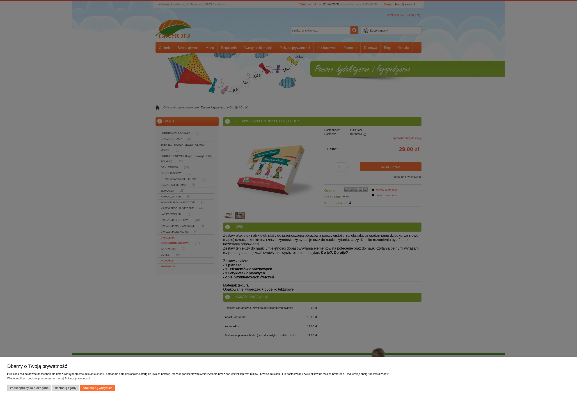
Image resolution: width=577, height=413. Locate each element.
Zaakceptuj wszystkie (97, 388)
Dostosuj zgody (65, 388)
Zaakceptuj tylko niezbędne (29, 388)
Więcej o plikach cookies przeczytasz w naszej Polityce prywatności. (48, 378)
